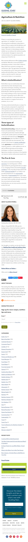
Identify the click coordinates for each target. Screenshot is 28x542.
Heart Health (4, 384)
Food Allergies (5, 359)
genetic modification (20, 142)
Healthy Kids (4, 379)
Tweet (16, 277)
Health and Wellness (6, 374)
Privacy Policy (17, 322)
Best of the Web (5, 339)
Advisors (6, 523)
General (3, 369)
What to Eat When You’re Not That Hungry (12, 450)
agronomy (4, 163)
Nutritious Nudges (6, 399)
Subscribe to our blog (9, 300)
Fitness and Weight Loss (7, 357)
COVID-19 (4, 346)
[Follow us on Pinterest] (14, 537)
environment (19, 173)
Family (3, 354)
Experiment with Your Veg (8, 197)
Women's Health (5, 430)
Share (11, 277)
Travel (3, 419)
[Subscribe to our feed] (21, 537)
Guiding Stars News (6, 372)
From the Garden (5, 367)
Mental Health (5, 392)
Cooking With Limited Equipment (10, 439)
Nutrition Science (5, 397)
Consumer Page (5, 344)
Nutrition (3, 394)
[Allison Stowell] (10, 221)
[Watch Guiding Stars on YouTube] (10, 537)
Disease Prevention (6, 349)
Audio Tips (4, 336)
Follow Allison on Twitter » (8, 268)
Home (4, 520)
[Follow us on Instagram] (17, 537)
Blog (17, 523)
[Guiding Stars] (8, 12)
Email (4, 279)
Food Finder (5, 460)
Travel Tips (4, 422)
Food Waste (4, 364)
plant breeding (13, 175)
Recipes (12, 523)
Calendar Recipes (6, 341)
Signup (4, 327)
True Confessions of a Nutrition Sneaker (11, 424)
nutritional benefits (10, 171)
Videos (3, 427)
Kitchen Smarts (5, 389)
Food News (4, 362)
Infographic (4, 387)
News (22, 523)
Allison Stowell (15, 20)
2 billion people (22, 60)
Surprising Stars (5, 414)
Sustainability (4, 417)
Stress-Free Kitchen (6, 412)
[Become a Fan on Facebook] (7, 537)
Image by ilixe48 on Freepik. (8, 35)
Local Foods (21, 197)
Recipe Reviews (5, 407)
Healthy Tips (4, 382)
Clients (15, 520)
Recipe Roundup (5, 409)
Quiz (2, 404)
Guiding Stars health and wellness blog (14, 247)
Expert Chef (4, 352)
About (10, 520)
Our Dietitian (11, 190)
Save (21, 277)
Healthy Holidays (5, 377)
